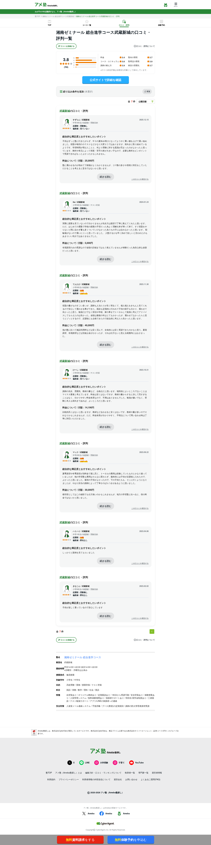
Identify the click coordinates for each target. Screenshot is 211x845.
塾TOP (37, 16)
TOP (49, 25)
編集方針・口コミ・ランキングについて (103, 772)
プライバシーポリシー (69, 779)
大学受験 (104, 762)
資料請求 (80, 839)
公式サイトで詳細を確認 (105, 80)
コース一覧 (87, 25)
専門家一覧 (143, 772)
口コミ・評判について (145, 46)
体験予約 (161, 25)
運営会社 (118, 779)
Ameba (91, 813)
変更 (148, 91)
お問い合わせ (131, 779)
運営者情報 (157, 772)
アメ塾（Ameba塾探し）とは (68, 772)
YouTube (139, 762)
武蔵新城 (65, 111)
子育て (122, 762)
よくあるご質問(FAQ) (150, 779)
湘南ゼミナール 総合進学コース (82, 657)
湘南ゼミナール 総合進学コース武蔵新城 (58, 16)
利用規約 (51, 779)
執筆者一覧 (130, 772)
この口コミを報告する (140, 179)
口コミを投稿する (67, 46)
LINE (87, 762)
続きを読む (105, 176)
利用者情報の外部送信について (96, 779)
